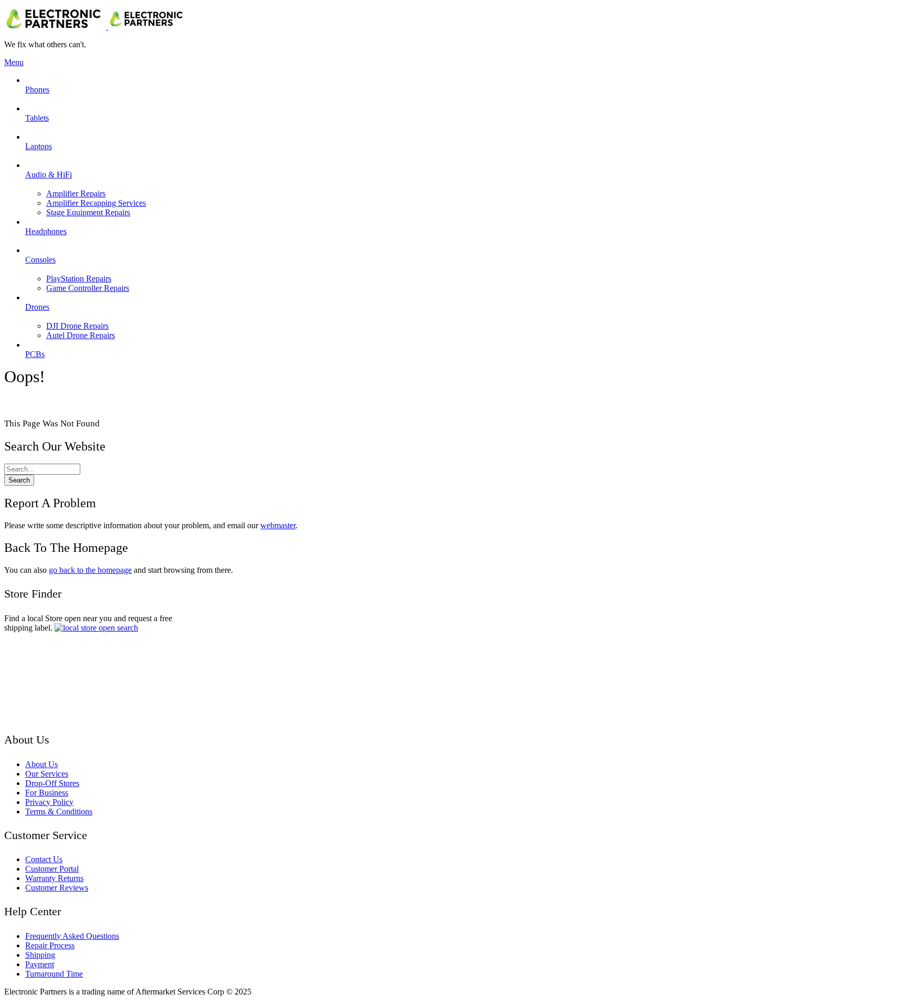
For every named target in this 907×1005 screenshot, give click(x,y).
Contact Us (43, 859)
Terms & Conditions (58, 811)
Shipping (40, 954)
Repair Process (50, 945)
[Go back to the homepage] (95, 26)
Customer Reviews (56, 887)
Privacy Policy (49, 802)
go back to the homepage (90, 570)
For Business (46, 792)
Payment (39, 964)
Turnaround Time (54, 973)
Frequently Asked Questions (72, 935)
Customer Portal (52, 868)
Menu (14, 62)
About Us (41, 764)
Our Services (46, 773)
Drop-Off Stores (52, 783)
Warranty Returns (54, 878)
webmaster (278, 525)
